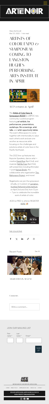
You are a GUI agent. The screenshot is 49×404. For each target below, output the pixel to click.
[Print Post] (34, 239)
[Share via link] (28, 239)
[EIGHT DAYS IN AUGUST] (24, 265)
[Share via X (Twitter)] (16, 239)
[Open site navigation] (42, 3)
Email (28, 336)
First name (9, 335)
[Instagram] (21, 399)
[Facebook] (24, 399)
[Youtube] (27, 399)
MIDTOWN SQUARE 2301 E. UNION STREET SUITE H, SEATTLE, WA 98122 (25, 384)
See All (37, 251)
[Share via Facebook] (10, 239)
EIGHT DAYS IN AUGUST (21, 279)
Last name (18, 335)
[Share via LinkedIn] (22, 239)
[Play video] (24, 216)
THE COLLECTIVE (15, 231)
